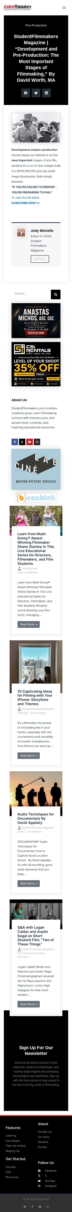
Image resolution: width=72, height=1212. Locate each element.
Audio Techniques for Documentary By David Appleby (35, 818)
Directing (22, 712)
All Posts (40, 259)
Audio (20, 831)
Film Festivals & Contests (30, 953)
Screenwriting (38, 712)
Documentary (34, 831)
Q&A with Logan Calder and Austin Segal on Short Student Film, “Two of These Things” (35, 935)
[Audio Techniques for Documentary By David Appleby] (36, 793)
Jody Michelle (29, 568)
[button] (25, 93)
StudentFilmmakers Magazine (38, 708)
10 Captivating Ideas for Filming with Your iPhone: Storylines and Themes (34, 697)
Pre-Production (36, 25)
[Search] (55, 294)
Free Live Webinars (27, 572)
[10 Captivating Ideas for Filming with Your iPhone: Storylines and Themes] (36, 666)
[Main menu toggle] (64, 8)
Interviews (23, 956)
